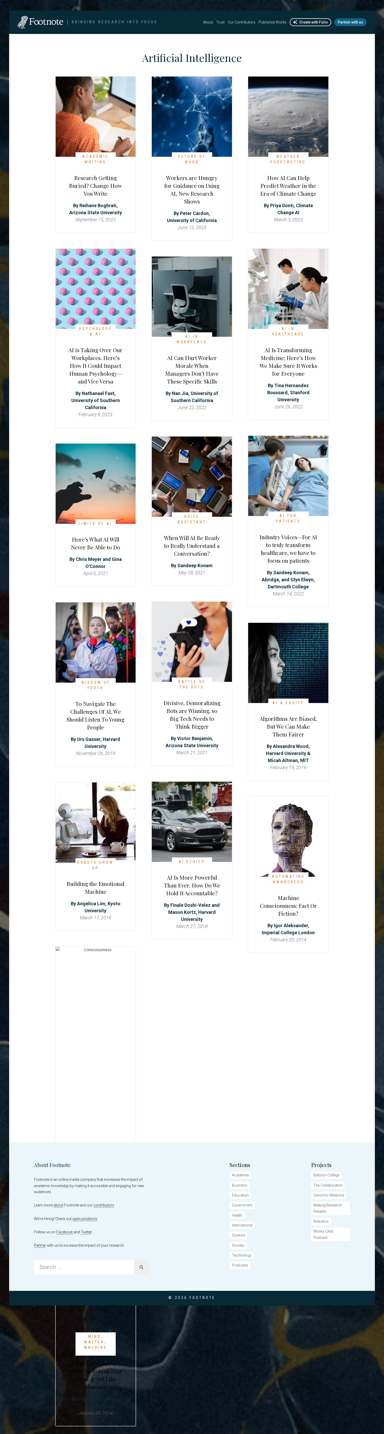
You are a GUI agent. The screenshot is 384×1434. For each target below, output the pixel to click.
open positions (84, 1219)
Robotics (321, 1221)
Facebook (64, 1232)
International (242, 1225)
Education (240, 1195)
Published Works (273, 22)
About (208, 22)
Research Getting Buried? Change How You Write (95, 185)
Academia (240, 1175)
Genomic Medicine (328, 1195)
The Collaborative (327, 1185)
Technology (242, 1255)
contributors (104, 1205)
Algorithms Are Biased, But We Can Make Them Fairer (288, 726)
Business (239, 1185)
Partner (40, 1245)
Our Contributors (241, 22)
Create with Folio (313, 22)
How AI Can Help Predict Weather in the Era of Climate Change (288, 185)
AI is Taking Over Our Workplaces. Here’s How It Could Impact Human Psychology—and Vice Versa (95, 365)
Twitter (86, 1232)
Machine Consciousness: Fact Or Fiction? (288, 905)
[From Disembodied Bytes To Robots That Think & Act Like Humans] (96, 949)
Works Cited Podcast (323, 1234)
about (58, 1205)
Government (242, 1205)
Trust (220, 22)
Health (237, 1215)
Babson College (326, 1175)
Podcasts (240, 1265)
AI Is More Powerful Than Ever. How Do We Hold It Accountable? (192, 885)
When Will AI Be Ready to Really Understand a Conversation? (192, 545)
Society (238, 1245)
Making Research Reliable (327, 1208)
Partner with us (350, 22)
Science (238, 1235)
